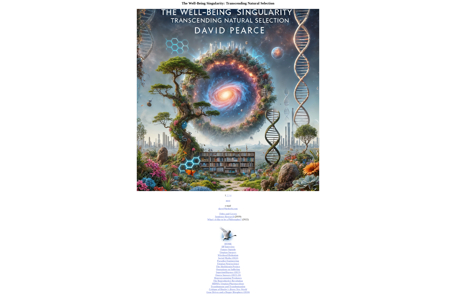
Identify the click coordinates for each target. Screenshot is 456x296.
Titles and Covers (228, 213)
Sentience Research (224, 216)
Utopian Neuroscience (228, 263)
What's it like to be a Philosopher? (224, 219)
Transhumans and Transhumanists (228, 286)
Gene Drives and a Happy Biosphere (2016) (228, 292)
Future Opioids (228, 249)
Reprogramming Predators (228, 278)
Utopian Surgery (228, 252)
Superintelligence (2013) (228, 272)
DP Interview (228, 246)
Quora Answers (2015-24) (228, 275)
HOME (228, 243)
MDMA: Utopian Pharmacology (228, 283)
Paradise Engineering (228, 261)
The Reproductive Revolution (228, 280)
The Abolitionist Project (228, 266)
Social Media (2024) (228, 258)
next (228, 200)
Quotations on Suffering (228, 269)
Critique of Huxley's (228, 289)
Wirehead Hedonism (228, 255)
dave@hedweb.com (228, 208)
